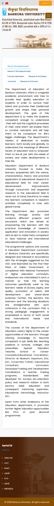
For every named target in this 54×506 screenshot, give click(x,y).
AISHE (7, 483)
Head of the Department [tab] (19, 71)
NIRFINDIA (8, 488)
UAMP (7, 473)
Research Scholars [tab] (29, 81)
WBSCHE (8, 458)
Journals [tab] (11, 81)
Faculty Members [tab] (15, 76)
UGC (6, 463)
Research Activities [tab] (38, 76)
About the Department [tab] (18, 66)
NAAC (7, 468)
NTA (6, 478)
